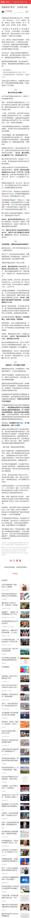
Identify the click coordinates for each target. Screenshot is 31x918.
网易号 (8, 2)
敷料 (26, 129)
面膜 (12, 47)
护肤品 (21, 423)
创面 (23, 388)
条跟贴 (15, 573)
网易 (2, 2)
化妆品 (13, 205)
